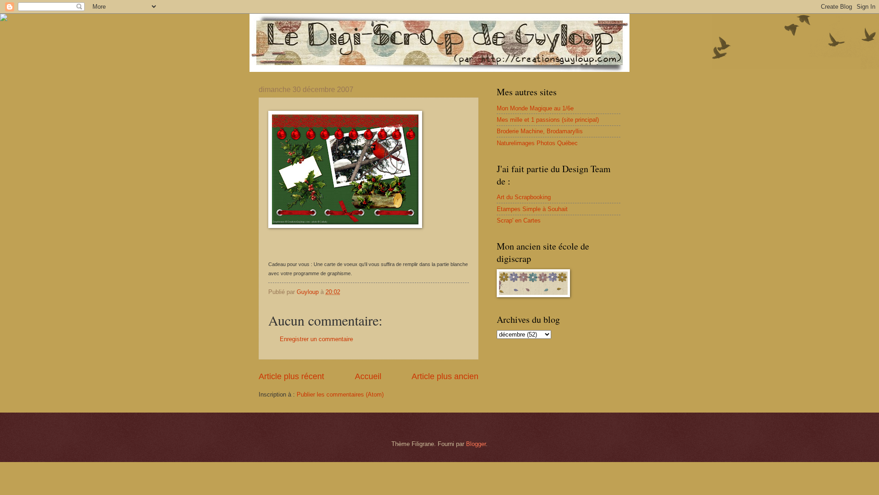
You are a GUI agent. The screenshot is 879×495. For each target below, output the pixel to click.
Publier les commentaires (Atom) (340, 394)
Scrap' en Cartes (519, 220)
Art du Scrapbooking (524, 197)
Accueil (368, 376)
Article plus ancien (445, 376)
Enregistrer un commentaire (316, 339)
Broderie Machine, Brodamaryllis (540, 131)
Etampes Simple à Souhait (532, 209)
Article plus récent (291, 376)
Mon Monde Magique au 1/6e (535, 108)
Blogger (476, 444)
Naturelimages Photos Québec (537, 143)
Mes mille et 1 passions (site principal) (548, 119)
